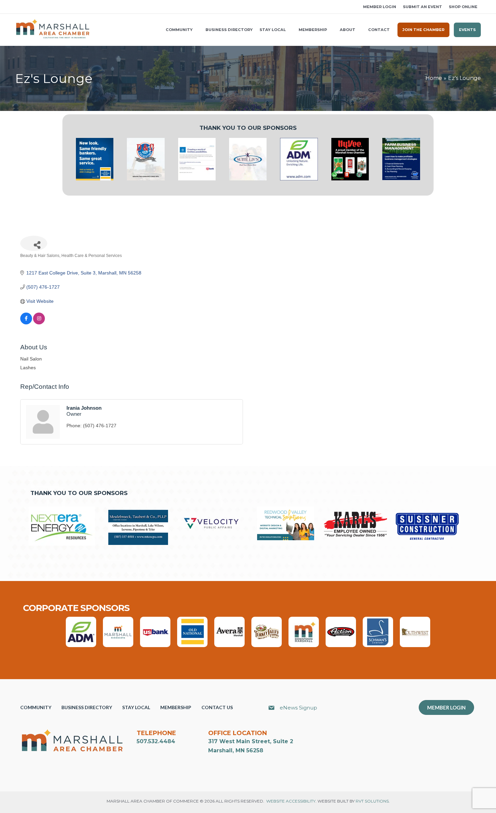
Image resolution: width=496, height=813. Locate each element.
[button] (17, 6)
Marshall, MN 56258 (235, 750)
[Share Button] (33, 243)
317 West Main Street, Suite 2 (250, 741)
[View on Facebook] (26, 322)
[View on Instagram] (39, 322)
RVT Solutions (372, 801)
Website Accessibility (290, 801)
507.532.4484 (156, 741)
